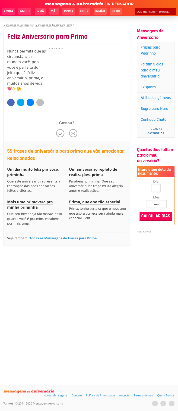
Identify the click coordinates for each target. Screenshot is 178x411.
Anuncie (124, 395)
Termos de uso (143, 395)
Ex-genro (148, 87)
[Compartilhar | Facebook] (11, 102)
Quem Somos (166, 395)
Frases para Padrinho (150, 50)
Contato (77, 395)
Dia (156, 181)
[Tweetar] (20, 102)
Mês (156, 197)
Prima (68, 11)
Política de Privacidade (100, 395)
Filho (116, 11)
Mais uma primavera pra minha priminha (30, 204)
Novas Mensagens (55, 395)
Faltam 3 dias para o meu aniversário (152, 70)
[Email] (40, 102)
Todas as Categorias (155, 131)
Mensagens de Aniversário (18, 24)
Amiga (8, 11)
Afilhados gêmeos (156, 97)
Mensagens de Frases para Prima (53, 24)
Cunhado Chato (153, 119)
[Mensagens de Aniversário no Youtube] (155, 403)
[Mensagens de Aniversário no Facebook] (163, 403)
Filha (84, 11)
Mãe (54, 11)
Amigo (25, 11)
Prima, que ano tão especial (94, 201)
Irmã (40, 11)
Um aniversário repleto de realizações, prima (93, 172)
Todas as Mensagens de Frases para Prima (63, 238)
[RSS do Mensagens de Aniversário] (172, 403)
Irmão (100, 11)
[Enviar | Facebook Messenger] (30, 102)
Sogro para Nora (154, 108)
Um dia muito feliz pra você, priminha (33, 172)
